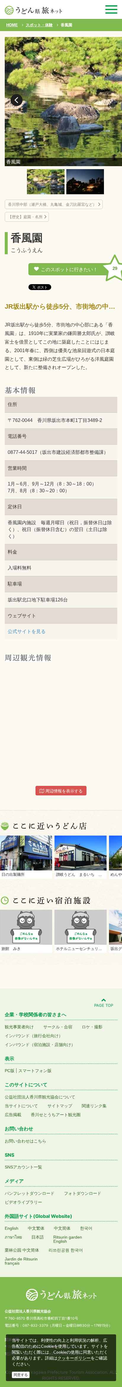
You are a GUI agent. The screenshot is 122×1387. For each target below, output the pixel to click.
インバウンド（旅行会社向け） (34, 1035)
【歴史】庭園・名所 (25, 217)
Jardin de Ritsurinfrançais (21, 1261)
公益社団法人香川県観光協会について (40, 1097)
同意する (21, 1375)
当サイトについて (21, 1105)
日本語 (37, 1237)
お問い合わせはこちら (25, 1141)
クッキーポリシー (74, 1358)
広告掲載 (13, 1114)
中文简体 (62, 1228)
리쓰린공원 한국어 (66, 1250)
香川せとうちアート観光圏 (56, 1114)
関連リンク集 (94, 1105)
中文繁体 (36, 1228)
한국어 (86, 1228)
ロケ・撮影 (92, 1027)
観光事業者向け (19, 1027)
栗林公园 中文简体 (22, 1250)
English (11, 1228)
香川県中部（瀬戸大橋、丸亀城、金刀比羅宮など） (52, 204)
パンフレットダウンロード (29, 1193)
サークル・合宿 (57, 1027)
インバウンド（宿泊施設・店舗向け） (40, 1044)
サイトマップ (59, 1105)
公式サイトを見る (27, 631)
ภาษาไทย (13, 1237)
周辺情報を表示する (63, 791)
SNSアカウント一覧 (23, 1167)
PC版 (10, 1070)
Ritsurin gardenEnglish (67, 1239)
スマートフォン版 (35, 1070)
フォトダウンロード (82, 1193)
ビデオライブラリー (23, 1202)
